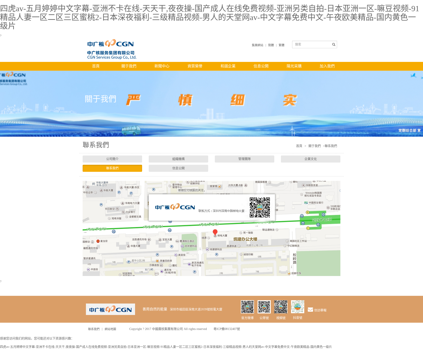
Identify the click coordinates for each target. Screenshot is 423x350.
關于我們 (128, 66)
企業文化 (310, 159)
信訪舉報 (320, 310)
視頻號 (281, 318)
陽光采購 (294, 66)
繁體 (281, 45)
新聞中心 (161, 66)
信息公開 (261, 66)
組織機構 (178, 159)
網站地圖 (110, 329)
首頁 (96, 66)
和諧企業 (228, 66)
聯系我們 (112, 168)
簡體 (271, 45)
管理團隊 (244, 159)
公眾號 (264, 318)
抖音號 (297, 317)
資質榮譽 (194, 66)
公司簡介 (112, 159)
